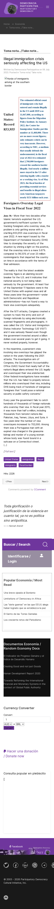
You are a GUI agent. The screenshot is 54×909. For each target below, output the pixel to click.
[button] (49, 7)
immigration (27, 459)
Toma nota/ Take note (30, 72)
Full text (9, 451)
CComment (40, 489)
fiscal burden (26, 465)
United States (11, 459)
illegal (40, 459)
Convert (8, 727)
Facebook (17, 846)
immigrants (10, 465)
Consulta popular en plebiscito (25, 773)
